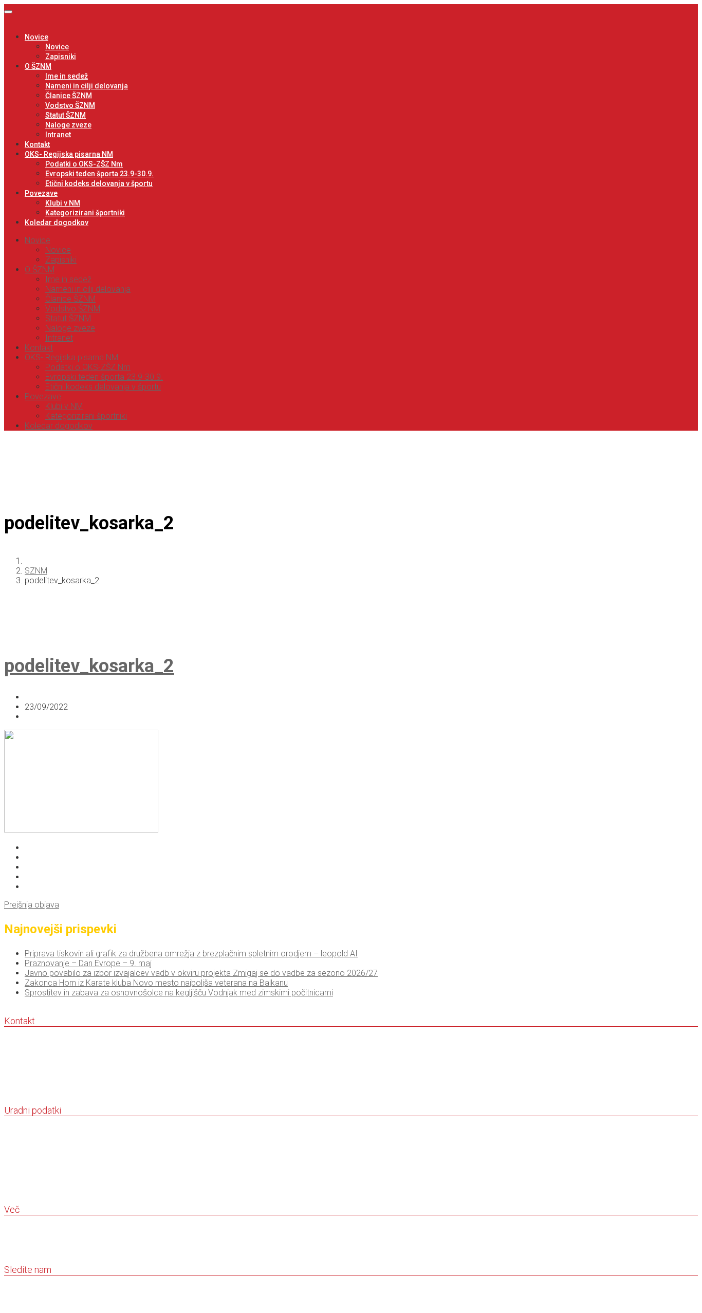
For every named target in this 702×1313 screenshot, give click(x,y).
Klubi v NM (62, 203)
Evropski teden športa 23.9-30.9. (99, 174)
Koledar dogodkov (56, 222)
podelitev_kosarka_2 (89, 666)
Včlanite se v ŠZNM (40, 1230)
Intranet (58, 135)
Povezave (41, 193)
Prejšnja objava (31, 905)
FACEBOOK (26, 1290)
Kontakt (37, 144)
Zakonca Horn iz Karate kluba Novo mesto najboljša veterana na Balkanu (156, 983)
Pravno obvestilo (34, 1240)
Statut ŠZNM (65, 115)
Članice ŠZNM (68, 95)
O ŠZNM (38, 66)
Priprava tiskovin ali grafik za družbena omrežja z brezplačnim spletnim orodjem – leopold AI (191, 953)
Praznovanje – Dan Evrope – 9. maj (88, 963)
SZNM (36, 571)
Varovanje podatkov (39, 1249)
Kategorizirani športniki (85, 213)
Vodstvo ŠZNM (70, 105)
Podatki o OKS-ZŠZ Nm (84, 164)
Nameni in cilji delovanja (86, 86)
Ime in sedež (66, 76)
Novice (36, 37)
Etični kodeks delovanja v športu (99, 183)
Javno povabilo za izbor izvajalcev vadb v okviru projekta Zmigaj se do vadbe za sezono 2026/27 (201, 973)
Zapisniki (60, 56)
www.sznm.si (32, 1100)
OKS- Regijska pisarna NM (69, 154)
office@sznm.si (36, 1090)
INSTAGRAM (28, 1300)
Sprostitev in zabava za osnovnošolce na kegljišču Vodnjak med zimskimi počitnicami (179, 992)
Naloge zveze (68, 125)
